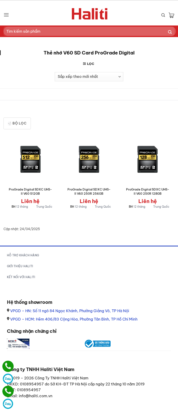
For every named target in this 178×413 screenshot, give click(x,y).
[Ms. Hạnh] (8, 366)
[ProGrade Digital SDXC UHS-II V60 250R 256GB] (89, 159)
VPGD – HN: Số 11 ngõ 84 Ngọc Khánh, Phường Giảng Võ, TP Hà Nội (69, 310)
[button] (6, 14)
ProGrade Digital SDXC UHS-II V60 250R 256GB (89, 191)
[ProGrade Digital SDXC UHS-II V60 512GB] (30, 159)
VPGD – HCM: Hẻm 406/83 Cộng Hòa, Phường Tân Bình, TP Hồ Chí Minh (73, 319)
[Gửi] (170, 32)
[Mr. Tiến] (8, 391)
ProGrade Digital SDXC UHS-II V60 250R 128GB (147, 191)
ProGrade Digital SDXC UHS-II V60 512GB (30, 191)
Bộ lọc (19, 123)
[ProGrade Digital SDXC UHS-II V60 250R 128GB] (147, 159)
